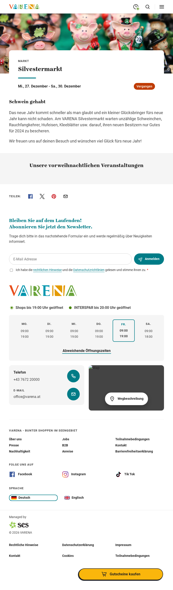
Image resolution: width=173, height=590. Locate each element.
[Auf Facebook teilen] (30, 196)
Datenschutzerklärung (78, 545)
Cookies (68, 556)
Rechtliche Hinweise (23, 545)
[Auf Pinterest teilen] (54, 196)
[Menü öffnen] (161, 6)
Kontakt (14, 556)
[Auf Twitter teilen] (42, 196)
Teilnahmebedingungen (132, 556)
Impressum (123, 545)
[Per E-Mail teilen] (66, 196)
